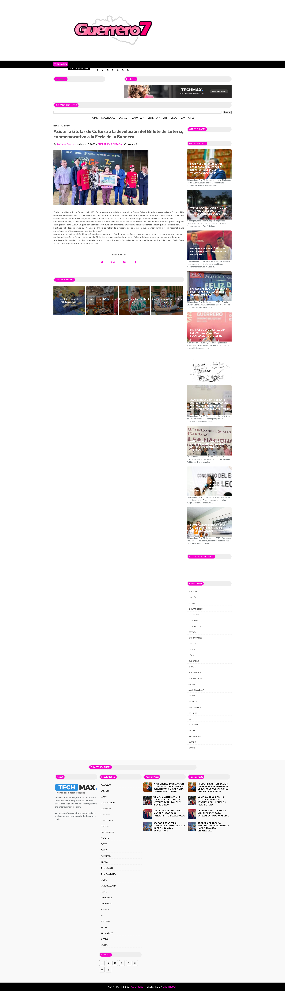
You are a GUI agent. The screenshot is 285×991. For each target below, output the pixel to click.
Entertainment (157, 118)
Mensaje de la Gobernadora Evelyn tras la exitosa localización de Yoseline (207, 333)
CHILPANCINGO (196, 609)
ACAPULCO (194, 591)
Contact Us (187, 118)
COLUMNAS (194, 615)
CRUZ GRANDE (195, 638)
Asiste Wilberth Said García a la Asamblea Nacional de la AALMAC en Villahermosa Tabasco (208, 445)
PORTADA (65, 126)
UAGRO (192, 748)
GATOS (192, 649)
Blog (174, 118)
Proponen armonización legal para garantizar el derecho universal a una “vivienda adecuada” (206, 168)
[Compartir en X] (102, 262)
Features (136, 118)
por (190, 719)
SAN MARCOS (195, 736)
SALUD (192, 730)
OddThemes (170, 987)
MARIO (192, 696)
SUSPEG (192, 742)
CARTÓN (193, 597)
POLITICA (193, 713)
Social (123, 118)
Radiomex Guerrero (66, 144)
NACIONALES (195, 707)
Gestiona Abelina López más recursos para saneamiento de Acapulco (208, 251)
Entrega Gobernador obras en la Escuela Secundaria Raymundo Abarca (207, 528)
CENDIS (192, 603)
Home (94, 118)
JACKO (192, 684)
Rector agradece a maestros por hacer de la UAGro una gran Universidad (208, 292)
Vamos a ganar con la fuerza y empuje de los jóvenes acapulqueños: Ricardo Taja (208, 211)
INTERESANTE (195, 672)
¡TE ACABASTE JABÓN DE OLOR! (208, 368)
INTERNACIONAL (196, 678)
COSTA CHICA (195, 626)
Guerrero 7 (61, 79)
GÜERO (192, 655)
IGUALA (192, 667)
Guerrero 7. (139, 987)
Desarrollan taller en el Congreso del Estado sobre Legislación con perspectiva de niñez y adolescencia (208, 486)
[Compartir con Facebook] (135, 262)
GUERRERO (104, 144)
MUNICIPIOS (194, 701)
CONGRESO (194, 620)
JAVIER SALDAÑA (196, 690)
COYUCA (193, 632)
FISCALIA (193, 644)
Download (108, 118)
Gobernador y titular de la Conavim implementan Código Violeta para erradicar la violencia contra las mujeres (209, 404)
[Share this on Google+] (113, 262)
